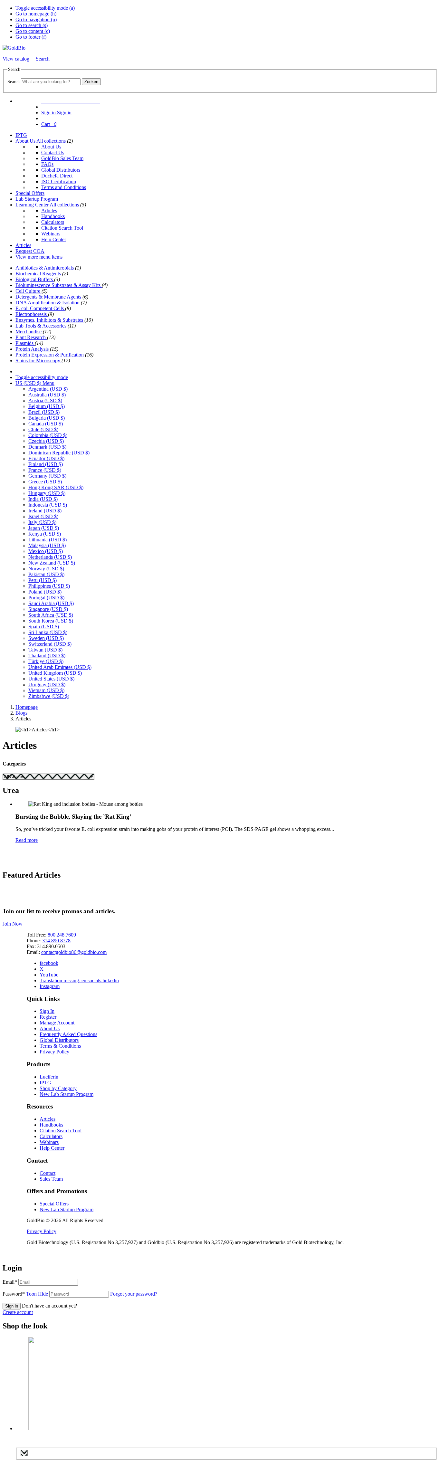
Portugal (46, 597)
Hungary (46, 493)
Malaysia (47, 545)
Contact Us (52, 152)
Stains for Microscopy (38, 360)
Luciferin (49, 1077)
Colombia (47, 435)
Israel (43, 516)
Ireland (45, 510)
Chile (43, 429)
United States (51, 678)
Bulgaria (46, 418)
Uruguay (46, 684)
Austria (45, 400)
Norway (46, 568)
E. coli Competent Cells (40, 308)
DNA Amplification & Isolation (48, 302)
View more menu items (38, 257)
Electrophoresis (31, 314)
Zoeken (91, 81)
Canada (45, 423)
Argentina (48, 389)
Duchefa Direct (56, 175)
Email (10, 1282)
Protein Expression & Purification (50, 354)
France (44, 470)
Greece (45, 481)
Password (25, 1294)
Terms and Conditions (63, 187)
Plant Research (31, 337)
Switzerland (50, 644)
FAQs (47, 164)
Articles (49, 210)
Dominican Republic (59, 452)
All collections (51, 141)
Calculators (52, 222)
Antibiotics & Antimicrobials (45, 268)
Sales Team (51, 1179)
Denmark (47, 447)
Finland (45, 464)
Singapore (48, 609)
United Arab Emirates (59, 667)
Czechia (46, 441)
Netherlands (50, 557)
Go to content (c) (32, 31)
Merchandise (29, 331)
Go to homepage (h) (35, 13)
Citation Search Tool (62, 228)
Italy (42, 522)
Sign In (47, 1011)
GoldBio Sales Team (62, 158)
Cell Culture (28, 291)
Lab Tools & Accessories (41, 325)
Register (48, 1017)
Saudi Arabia (51, 603)
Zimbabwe (48, 696)
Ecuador (46, 458)
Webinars (50, 233)
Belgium (46, 406)
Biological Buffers (34, 279)
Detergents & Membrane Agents (48, 297)
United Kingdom (55, 673)
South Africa (50, 615)
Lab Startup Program (36, 199)
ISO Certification (58, 181)
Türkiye (45, 661)
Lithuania (47, 539)
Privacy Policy (54, 1051)
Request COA (29, 251)
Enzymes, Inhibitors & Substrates (49, 320)
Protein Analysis (32, 349)
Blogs (21, 713)
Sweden (46, 638)
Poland (45, 592)
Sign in (11, 1306)
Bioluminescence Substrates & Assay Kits (58, 285)
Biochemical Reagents (38, 273)
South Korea (50, 620)
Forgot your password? (133, 1294)
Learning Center (32, 204)
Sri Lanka (47, 632)
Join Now (13, 924)
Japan (43, 528)
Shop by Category (58, 1088)
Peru (42, 580)
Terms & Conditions (60, 1046)
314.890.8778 (56, 940)
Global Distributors (60, 170)
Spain (43, 626)
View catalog (17, 59)
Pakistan (46, 574)
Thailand (46, 655)
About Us (25, 141)
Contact (47, 1173)
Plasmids (25, 343)
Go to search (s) (31, 25)
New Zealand (51, 563)
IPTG (21, 135)
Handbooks (53, 216)
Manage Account (57, 1022)
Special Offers (29, 193)
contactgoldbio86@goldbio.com (74, 952)
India (43, 499)
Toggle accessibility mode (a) (45, 8)
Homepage (26, 707)
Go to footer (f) (30, 37)
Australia (47, 394)
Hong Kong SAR (55, 487)
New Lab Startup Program (66, 1094)
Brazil (44, 412)
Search (13, 81)
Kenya (44, 534)
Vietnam (46, 690)
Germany (47, 476)
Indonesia (47, 505)
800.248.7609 (62, 934)
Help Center (53, 239)
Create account (18, 1312)
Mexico (45, 551)
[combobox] (51, 81)
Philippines (49, 586)
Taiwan (45, 649)
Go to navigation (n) (36, 19)
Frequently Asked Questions (68, 1034)
